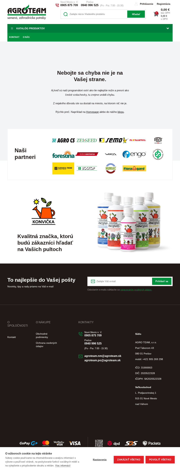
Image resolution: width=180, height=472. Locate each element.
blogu (121, 111)
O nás (26, 37)
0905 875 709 (69, 5)
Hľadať (136, 14)
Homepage (92, 111)
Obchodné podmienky (42, 335)
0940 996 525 (89, 5)
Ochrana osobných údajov (46, 344)
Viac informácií (62, 465)
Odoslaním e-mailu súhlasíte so (119, 289)
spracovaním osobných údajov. (136, 289)
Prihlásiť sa (161, 281)
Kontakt (14, 37)
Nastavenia (100, 459)
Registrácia (163, 3)
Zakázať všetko (128, 459)
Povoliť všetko (160, 459)
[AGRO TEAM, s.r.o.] (26, 12)
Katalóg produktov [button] (30, 28)
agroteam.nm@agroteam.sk (102, 355)
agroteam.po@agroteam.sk (102, 360)
